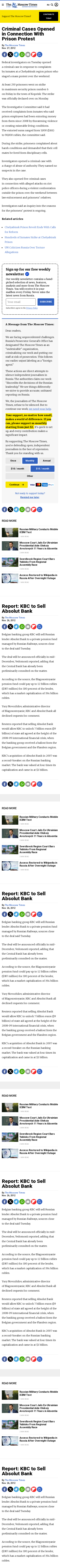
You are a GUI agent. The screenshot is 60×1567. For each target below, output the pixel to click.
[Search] (52, 5)
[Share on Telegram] (16, 54)
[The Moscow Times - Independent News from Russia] (21, 5)
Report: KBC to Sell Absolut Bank (24, 608)
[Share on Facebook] (4, 54)
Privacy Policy (32, 308)
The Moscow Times (15, 45)
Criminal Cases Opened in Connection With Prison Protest (28, 34)
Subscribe (46, 302)
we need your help (40, 408)
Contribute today (48, 16)
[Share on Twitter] (10, 54)
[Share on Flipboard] (33, 54)
